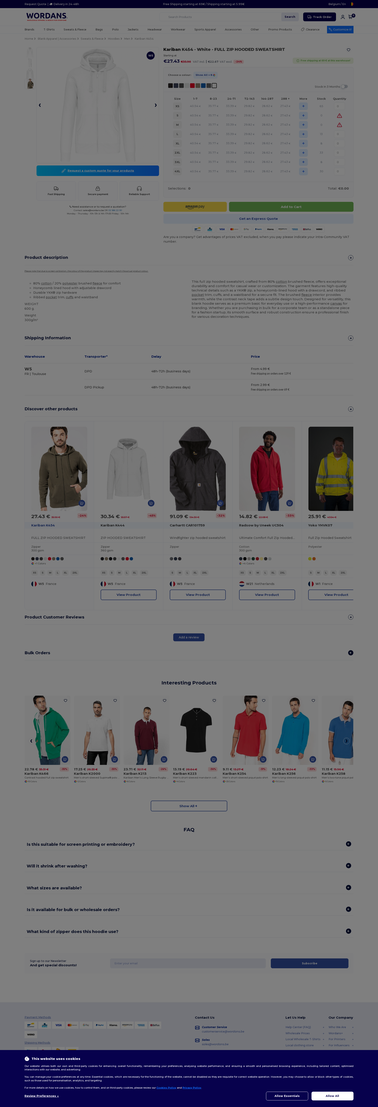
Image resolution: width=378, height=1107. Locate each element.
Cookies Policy (166, 1087)
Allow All (332, 1096)
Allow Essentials (287, 1096)
